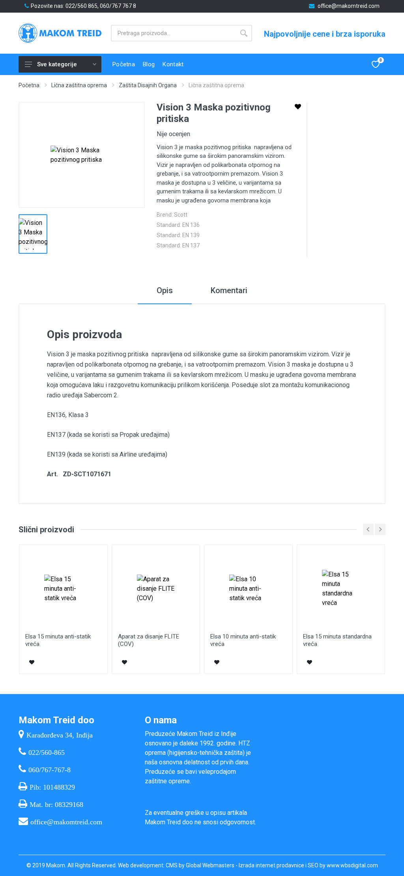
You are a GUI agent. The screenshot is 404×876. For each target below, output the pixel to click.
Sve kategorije (57, 64)
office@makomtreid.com (349, 6)
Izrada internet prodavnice (271, 865)
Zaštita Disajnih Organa (148, 85)
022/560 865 (81, 6)
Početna (29, 85)
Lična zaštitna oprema (79, 85)
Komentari (229, 290)
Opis (165, 290)
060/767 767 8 (118, 6)
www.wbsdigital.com (352, 865)
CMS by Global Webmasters (200, 865)
